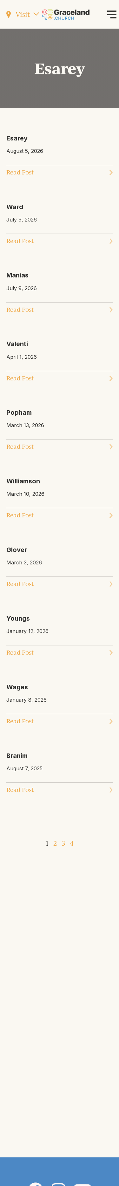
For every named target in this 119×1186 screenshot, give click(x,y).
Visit (22, 14)
